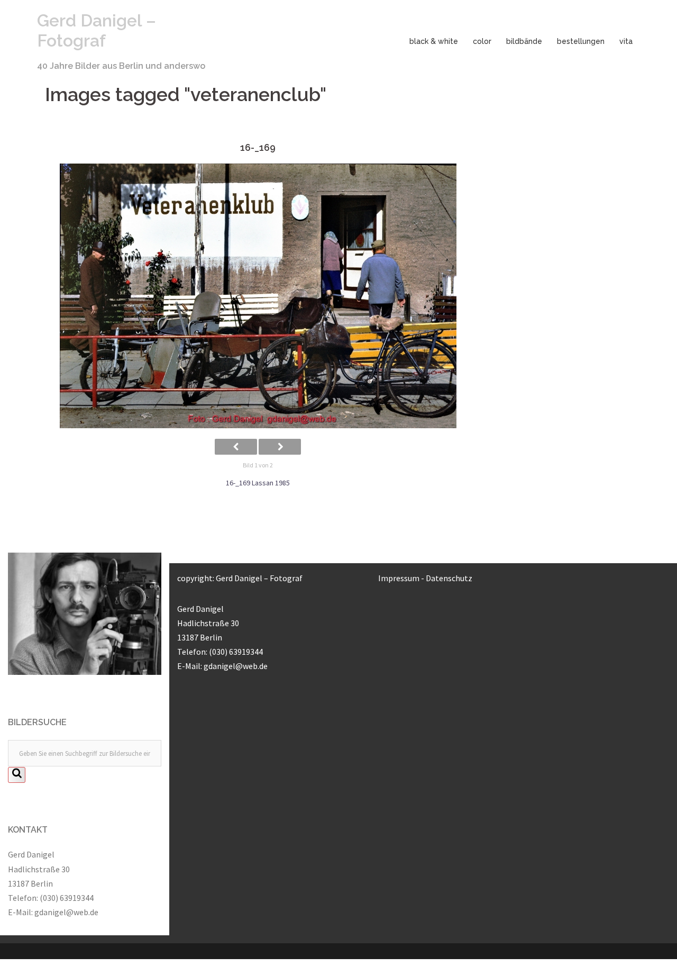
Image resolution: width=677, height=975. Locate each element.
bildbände (524, 41)
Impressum (398, 578)
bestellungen (581, 41)
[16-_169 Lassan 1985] (258, 296)
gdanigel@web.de (66, 912)
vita (626, 41)
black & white (433, 41)
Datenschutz (449, 578)
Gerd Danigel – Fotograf (96, 30)
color (482, 41)
